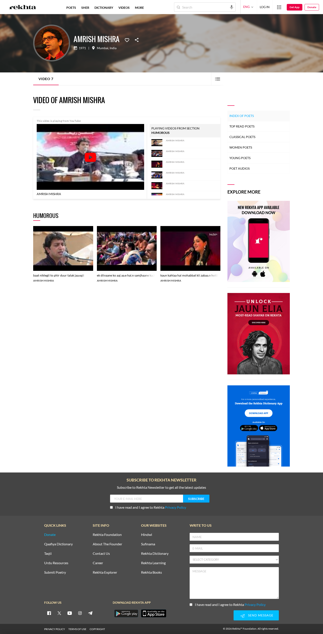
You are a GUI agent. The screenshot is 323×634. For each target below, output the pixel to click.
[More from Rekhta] (279, 7)
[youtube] (69, 612)
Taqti (48, 553)
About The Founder (107, 544)
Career (98, 563)
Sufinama (148, 544)
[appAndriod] (126, 613)
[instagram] (79, 612)
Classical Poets (242, 137)
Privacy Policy (175, 507)
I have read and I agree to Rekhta (150, 507)
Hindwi (146, 535)
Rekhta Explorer (105, 572)
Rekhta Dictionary (155, 553)
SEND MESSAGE (260, 615)
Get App (294, 7)
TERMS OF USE (77, 629)
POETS (71, 7)
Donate (311, 7)
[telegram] (90, 612)
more (139, 7)
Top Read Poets (241, 126)
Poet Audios (239, 168)
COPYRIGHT (97, 629)
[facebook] (49, 612)
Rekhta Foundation (107, 535)
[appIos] (153, 613)
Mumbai (102, 48)
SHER (85, 7)
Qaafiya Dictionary (58, 544)
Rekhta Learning (153, 563)
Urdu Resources (56, 563)
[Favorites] (127, 40)
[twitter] (59, 612)
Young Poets (239, 158)
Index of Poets (241, 116)
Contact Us (101, 553)
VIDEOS (124, 7)
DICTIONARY (103, 7)
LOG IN (265, 7)
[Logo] (22, 8)
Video (45, 79)
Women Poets (240, 147)
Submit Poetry (55, 572)
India (113, 48)
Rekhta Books (151, 572)
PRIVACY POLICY (54, 629)
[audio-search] (231, 6)
